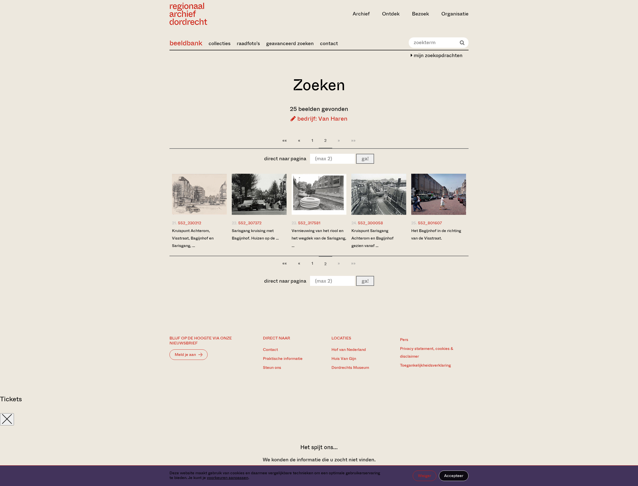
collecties (220, 43)
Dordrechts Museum (350, 367)
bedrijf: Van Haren (321, 118)
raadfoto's (248, 43)
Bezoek (420, 13)
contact (329, 43)
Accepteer (453, 476)
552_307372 (249, 223)
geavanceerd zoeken (290, 43)
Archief (361, 13)
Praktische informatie (283, 358)
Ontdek (390, 13)
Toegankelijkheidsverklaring (425, 365)
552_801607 (430, 223)
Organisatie (455, 13)
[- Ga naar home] (214, 14)
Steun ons (272, 367)
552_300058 (370, 223)
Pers (404, 339)
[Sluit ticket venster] (7, 419)
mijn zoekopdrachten (437, 55)
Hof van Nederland (348, 349)
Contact (270, 349)
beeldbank (185, 43)
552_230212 (189, 223)
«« (284, 140)
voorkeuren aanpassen (227, 478)
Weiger (424, 476)
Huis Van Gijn (343, 358)
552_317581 (309, 223)
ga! (365, 158)
